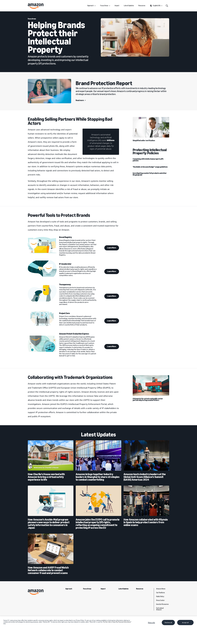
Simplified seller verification (144, 140)
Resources (141, 6)
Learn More (111, 248)
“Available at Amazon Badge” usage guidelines (150, 167)
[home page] (35, 6)
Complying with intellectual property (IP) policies (148, 160)
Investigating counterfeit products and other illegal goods (150, 174)
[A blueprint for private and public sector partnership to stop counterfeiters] (151, 385)
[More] (95, 5)
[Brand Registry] (42, 245)
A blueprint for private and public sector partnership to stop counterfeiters (148, 399)
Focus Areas (104, 6)
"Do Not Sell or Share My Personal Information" (117, 622)
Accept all (185, 623)
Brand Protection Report (104, 83)
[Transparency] (42, 293)
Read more (80, 100)
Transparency (65, 284)
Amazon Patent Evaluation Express (74, 334)
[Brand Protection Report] (49, 91)
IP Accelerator (65, 264)
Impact (117, 6)
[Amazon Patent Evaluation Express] (42, 344)
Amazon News (160, 589)
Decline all (168, 622)
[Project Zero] (42, 318)
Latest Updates (129, 6)
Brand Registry (65, 237)
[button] (156, 5)
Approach (90, 6)
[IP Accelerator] (42, 269)
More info (151, 622)
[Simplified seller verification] (151, 127)
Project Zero (64, 313)
